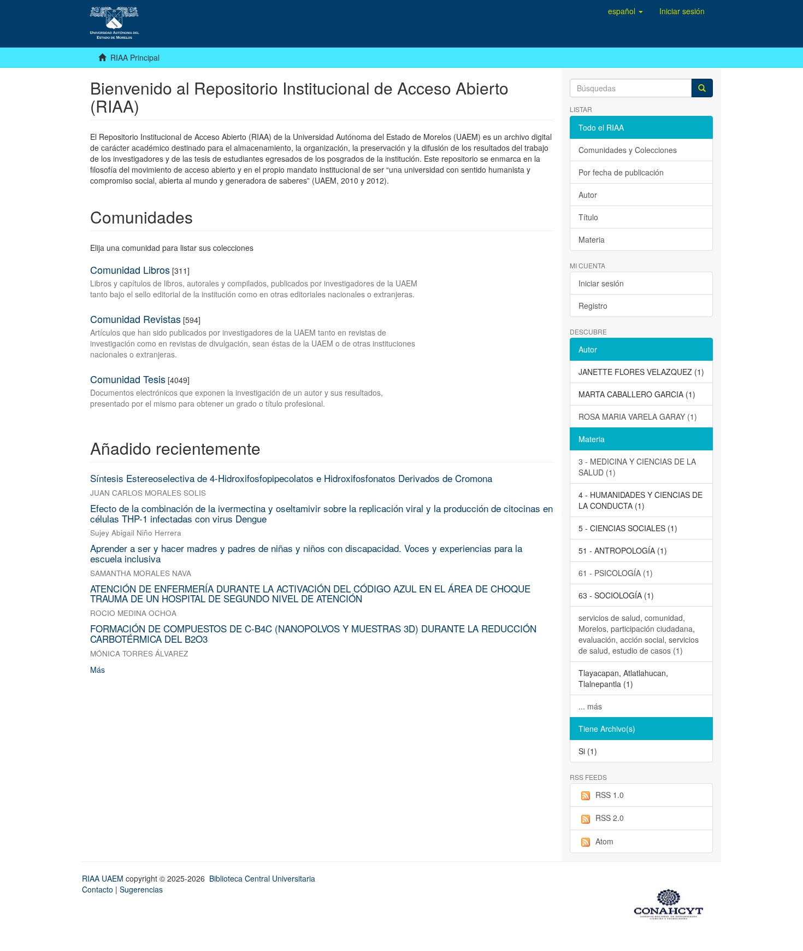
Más (97, 669)
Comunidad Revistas (135, 319)
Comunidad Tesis (128, 379)
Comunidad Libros (130, 269)
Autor (587, 194)
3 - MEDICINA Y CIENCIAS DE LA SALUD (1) (637, 467)
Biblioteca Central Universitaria (262, 878)
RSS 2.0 (609, 817)
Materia (591, 239)
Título (588, 217)
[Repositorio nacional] (672, 902)
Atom (604, 841)
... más (590, 706)
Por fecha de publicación (621, 172)
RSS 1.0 (609, 794)
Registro (592, 305)
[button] (625, 11)
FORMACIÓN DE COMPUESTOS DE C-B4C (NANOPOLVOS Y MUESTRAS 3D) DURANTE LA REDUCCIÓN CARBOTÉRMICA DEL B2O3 (313, 633)
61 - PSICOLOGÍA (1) (615, 572)
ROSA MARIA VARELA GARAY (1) (637, 416)
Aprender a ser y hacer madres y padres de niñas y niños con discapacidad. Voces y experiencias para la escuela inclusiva (306, 553)
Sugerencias (141, 889)
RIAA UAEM (104, 878)
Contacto (97, 889)
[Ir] (702, 88)
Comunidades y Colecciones (627, 149)
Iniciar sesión (601, 283)
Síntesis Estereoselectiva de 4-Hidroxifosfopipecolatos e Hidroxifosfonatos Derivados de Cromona (291, 478)
